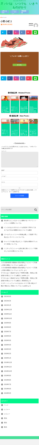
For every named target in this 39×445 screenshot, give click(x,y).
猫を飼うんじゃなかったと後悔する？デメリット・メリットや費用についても (20, 222)
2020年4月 (7, 345)
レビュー (7, 414)
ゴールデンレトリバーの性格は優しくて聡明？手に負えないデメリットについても (20, 236)
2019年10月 (8, 371)
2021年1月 (7, 305)
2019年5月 (7, 393)
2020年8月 (7, 327)
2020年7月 (7, 331)
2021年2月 (7, 301)
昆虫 (5, 418)
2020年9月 (7, 323)
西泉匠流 (25, 280)
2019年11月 (8, 367)
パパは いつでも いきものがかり (19, 5)
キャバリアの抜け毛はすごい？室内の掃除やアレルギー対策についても (20, 243)
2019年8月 (7, 380)
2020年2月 (7, 353)
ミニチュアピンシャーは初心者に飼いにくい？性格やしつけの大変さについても (20, 250)
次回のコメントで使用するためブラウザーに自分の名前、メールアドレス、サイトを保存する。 (19, 190)
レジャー (7, 409)
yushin (31, 25)
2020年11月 (8, 314)
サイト (3, 182)
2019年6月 (7, 388)
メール (3, 176)
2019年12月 (8, 362)
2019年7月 (7, 384)
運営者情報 (23, 11)
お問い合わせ (4, 11)
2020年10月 (8, 318)
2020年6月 (7, 336)
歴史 (5, 422)
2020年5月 (7, 340)
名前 (3, 170)
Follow (19, 61)
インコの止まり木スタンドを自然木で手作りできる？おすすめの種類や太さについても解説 (20, 229)
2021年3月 (7, 296)
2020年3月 (7, 349)
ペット (6, 405)
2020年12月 (8, 309)
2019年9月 (7, 375)
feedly (20, 65)
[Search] (36, 210)
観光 (5, 427)
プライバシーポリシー (14, 12)
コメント (3, 151)
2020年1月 (7, 358)
